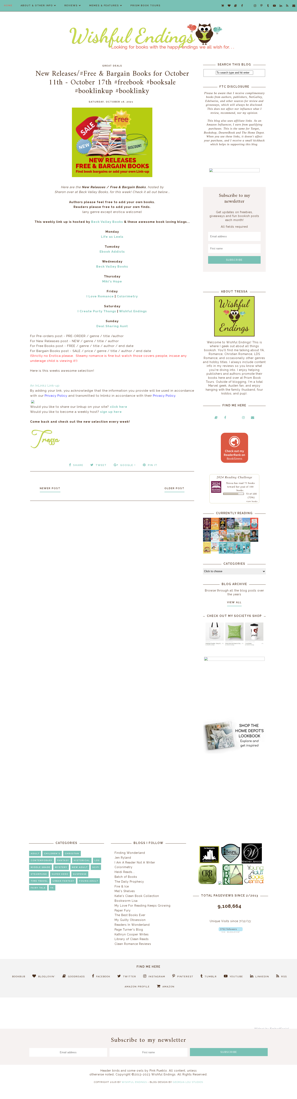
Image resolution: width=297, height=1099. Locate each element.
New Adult (80, 867)
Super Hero (60, 874)
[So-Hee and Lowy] (215, 550)
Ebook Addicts (112, 251)
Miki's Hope (112, 281)
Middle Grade (40, 867)
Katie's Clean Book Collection (137, 896)
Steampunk (39, 874)
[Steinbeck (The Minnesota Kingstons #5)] (254, 540)
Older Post (174, 488)
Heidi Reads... (125, 872)
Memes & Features (104, 5)
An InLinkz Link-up (45, 385)
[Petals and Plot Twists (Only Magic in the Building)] (231, 552)
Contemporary (42, 860)
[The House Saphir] (207, 540)
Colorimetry (127, 296)
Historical (82, 860)
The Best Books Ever (130, 915)
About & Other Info (37, 5)
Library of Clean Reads (132, 939)
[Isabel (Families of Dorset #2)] (246, 540)
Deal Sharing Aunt (112, 326)
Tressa (229, 483)
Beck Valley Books (107, 222)
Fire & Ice (122, 886)
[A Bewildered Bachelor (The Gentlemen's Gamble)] (246, 528)
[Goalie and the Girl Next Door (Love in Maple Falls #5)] (223, 540)
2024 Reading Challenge (234, 477)
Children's (52, 853)
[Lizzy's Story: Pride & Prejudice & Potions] (207, 528)
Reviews (71, 5)
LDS (97, 860)
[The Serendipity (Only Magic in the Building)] (238, 552)
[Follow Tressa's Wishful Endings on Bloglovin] (231, 931)
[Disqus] (112, 558)
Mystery (61, 867)
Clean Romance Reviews (133, 943)
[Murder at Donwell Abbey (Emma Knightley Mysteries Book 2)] (215, 540)
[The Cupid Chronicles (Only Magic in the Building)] (246, 552)
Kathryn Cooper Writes (132, 934)
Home (8, 5)
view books (252, 501)
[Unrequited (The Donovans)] (231, 540)
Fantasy (63, 860)
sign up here (111, 412)
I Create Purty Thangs (97, 311)
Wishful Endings (133, 311)
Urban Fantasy (63, 881)
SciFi (95, 867)
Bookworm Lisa (126, 900)
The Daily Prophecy (129, 881)
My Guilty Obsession (130, 920)
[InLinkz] (32, 401)
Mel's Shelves (125, 891)
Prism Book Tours (146, 5)
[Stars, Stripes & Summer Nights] (231, 528)
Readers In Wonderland (132, 924)
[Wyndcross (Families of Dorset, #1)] (238, 540)
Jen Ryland (123, 857)
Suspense (80, 874)
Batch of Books (126, 876)
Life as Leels (112, 237)
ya (52, 888)
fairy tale (38, 888)
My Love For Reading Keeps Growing (143, 905)
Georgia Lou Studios (188, 1082)
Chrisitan (72, 853)
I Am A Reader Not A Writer (135, 862)
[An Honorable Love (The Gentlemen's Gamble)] (238, 528)
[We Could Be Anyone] (223, 528)
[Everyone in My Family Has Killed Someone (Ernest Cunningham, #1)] (254, 528)
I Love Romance (100, 296)
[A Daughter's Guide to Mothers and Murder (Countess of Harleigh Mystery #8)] (207, 552)
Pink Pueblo (158, 1070)
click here (118, 407)
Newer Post (50, 488)
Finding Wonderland (130, 852)
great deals (112, 65)
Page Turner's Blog (129, 929)
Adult (35, 853)
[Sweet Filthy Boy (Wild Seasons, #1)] (215, 528)
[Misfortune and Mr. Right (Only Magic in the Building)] (223, 552)
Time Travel (39, 881)
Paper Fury (123, 910)
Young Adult (88, 881)
